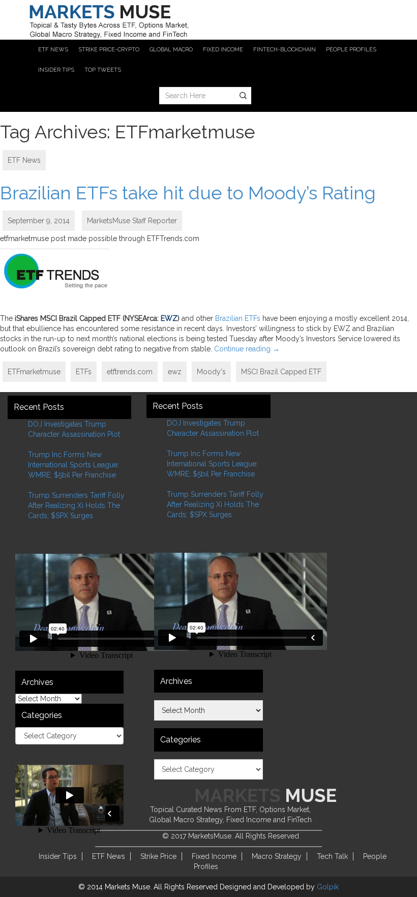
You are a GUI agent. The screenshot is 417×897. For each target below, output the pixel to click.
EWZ (169, 318)
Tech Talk (332, 856)
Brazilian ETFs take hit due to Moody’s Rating (188, 192)
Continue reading (247, 349)
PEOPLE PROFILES (351, 49)
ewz (175, 372)
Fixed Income (214, 856)
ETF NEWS (53, 49)
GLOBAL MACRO (171, 49)
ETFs (84, 372)
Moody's (211, 372)
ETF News (24, 160)
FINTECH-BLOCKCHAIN (284, 49)
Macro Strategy (277, 856)
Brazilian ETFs (237, 318)
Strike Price (158, 856)
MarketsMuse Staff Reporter (132, 221)
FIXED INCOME (223, 49)
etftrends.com (130, 372)
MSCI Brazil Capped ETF (281, 372)
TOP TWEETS (102, 70)
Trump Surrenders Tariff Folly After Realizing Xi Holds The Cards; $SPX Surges (76, 505)
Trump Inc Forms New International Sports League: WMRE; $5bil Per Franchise (73, 465)
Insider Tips (58, 856)
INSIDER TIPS (56, 70)
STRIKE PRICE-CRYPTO (108, 49)
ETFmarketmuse (34, 372)
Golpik (328, 887)
